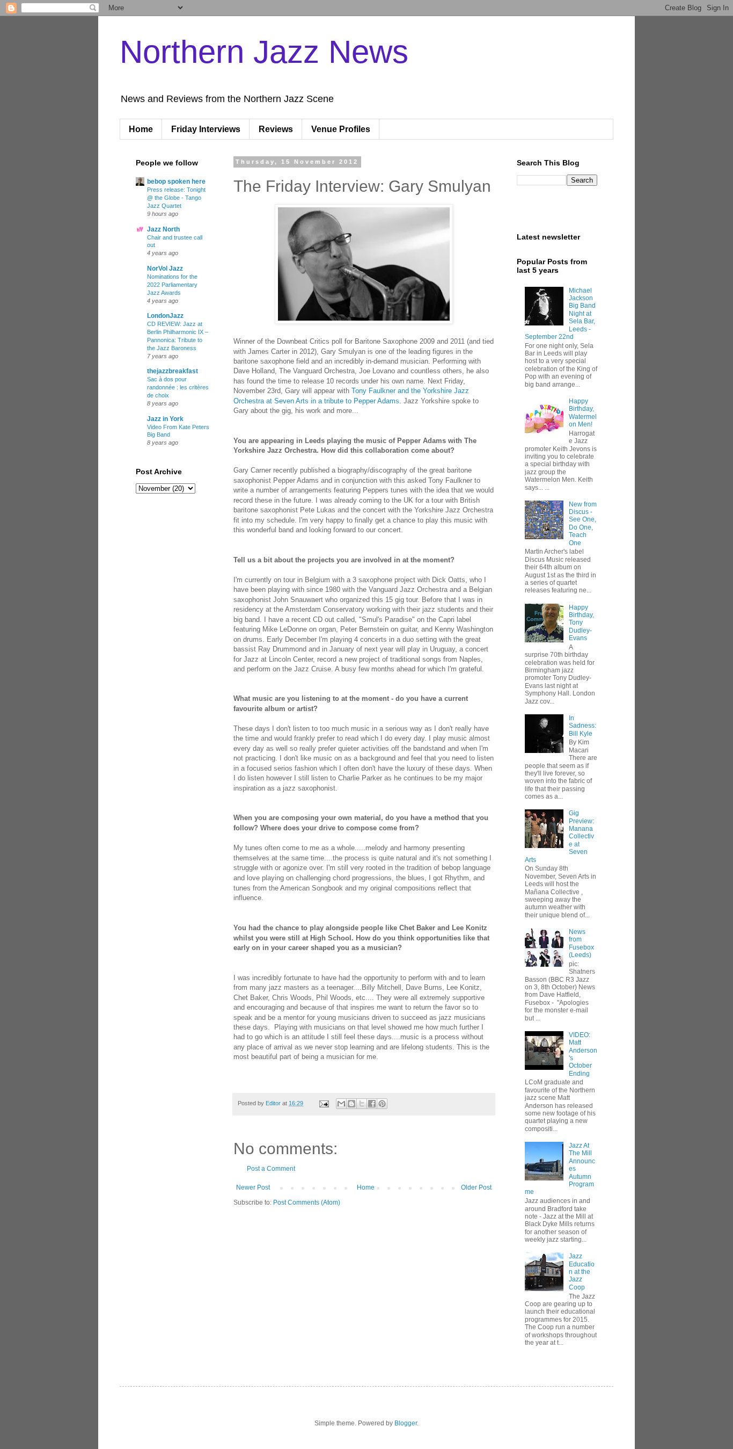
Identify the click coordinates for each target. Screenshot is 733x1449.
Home (141, 129)
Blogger (405, 1423)
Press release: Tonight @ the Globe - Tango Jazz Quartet (176, 197)
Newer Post (253, 1187)
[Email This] (341, 1103)
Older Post (476, 1187)
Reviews (276, 129)
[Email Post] (324, 1103)
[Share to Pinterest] (382, 1103)
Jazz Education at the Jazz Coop (582, 1271)
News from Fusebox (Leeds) (581, 943)
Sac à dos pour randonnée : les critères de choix (178, 387)
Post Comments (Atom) (306, 1202)
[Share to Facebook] (371, 1103)
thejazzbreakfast (172, 371)
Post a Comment (271, 1168)
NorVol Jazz (165, 268)
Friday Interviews (205, 129)
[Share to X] (361, 1103)
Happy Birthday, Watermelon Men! (583, 412)
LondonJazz (165, 316)
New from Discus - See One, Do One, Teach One (583, 524)
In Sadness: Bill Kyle (582, 725)
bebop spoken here (176, 181)
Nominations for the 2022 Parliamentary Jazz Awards (172, 284)
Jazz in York (165, 419)
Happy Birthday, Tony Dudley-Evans (581, 623)
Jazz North (163, 229)
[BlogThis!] (351, 1103)
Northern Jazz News (264, 52)
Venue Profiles (340, 129)
